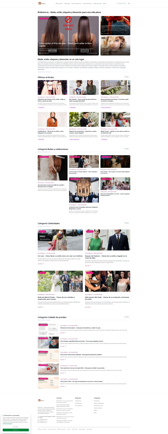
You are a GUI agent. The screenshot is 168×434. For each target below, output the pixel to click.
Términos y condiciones (42, 429)
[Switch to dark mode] (129, 3)
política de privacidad (7, 423)
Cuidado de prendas (87, 3)
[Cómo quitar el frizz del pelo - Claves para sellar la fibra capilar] (68, 35)
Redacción (78, 398)
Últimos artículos (59, 3)
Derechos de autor (52, 429)
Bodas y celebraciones (76, 3)
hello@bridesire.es (43, 422)
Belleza (104, 3)
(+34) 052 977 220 (43, 419)
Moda (95, 412)
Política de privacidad (61, 429)
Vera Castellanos (104, 97)
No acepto (16, 426)
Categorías (97, 398)
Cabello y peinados (97, 3)
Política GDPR (74, 429)
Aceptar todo (16, 430)
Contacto (68, 429)
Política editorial (82, 429)
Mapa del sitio (89, 429)
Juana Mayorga (41, 97)
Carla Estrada (72, 97)
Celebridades (67, 3)
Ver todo (127, 77)
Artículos (59, 398)
